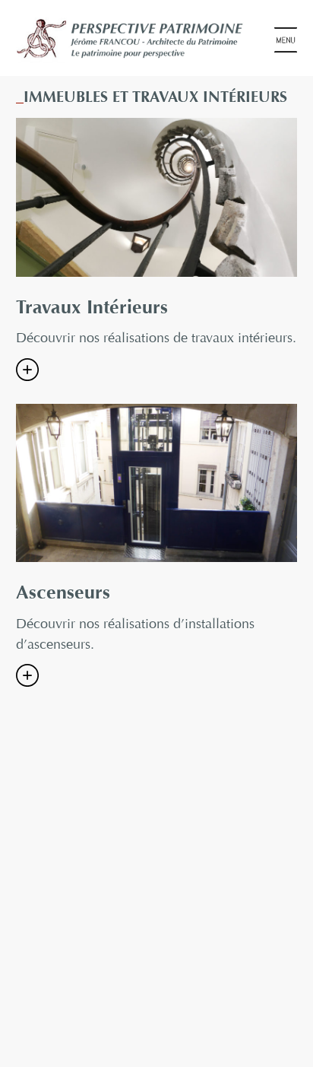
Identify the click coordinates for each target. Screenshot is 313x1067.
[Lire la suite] (27, 369)
